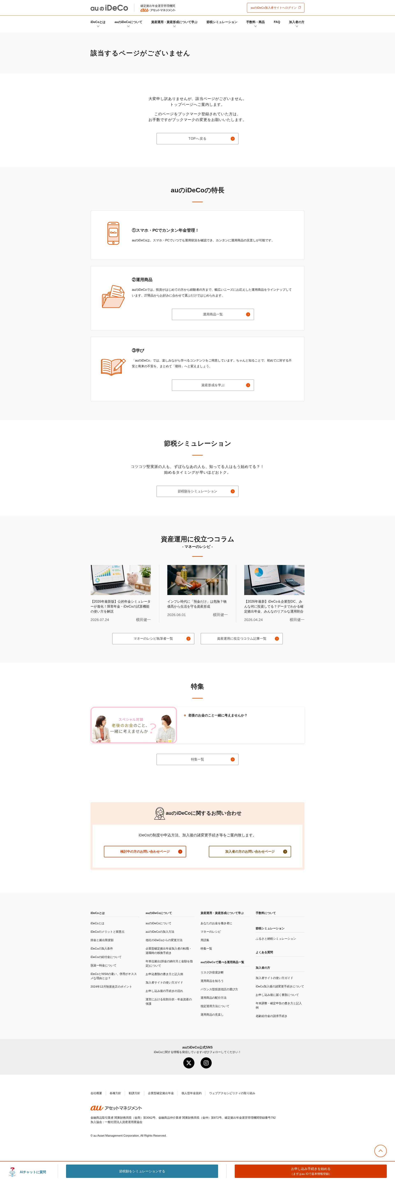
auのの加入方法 (160, 931)
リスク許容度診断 (212, 972)
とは (98, 22)
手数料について (266, 913)
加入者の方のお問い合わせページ (250, 851)
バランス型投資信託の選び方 (219, 989)
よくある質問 (264, 952)
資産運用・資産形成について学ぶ (174, 22)
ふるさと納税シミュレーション (276, 938)
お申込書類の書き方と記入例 (164, 974)
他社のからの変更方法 (164, 940)
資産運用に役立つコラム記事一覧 (241, 638)
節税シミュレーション (222, 22)
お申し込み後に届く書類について (277, 994)
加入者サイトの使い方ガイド (164, 982)
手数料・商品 (255, 22)
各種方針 (115, 1093)
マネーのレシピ (211, 931)
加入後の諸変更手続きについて (280, 986)
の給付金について (106, 957)
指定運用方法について (215, 1006)
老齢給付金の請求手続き (271, 1016)
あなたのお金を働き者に (216, 923)
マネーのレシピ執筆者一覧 (153, 638)
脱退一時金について (103, 965)
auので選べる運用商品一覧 (222, 962)
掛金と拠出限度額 (102, 940)
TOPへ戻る (197, 138)
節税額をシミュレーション (197, 491)
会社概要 (96, 1093)
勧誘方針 (134, 1093)
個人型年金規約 (191, 1093)
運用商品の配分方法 (214, 997)
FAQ (277, 22)
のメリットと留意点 (107, 931)
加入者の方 (296, 22)
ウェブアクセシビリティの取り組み (232, 1093)
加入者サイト (274, 7)
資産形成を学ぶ (212, 385)
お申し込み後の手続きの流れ (164, 991)
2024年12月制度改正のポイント (111, 986)
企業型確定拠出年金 (161, 1093)
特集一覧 (197, 759)
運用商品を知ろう (212, 980)
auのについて (128, 22)
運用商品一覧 (213, 314)
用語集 (205, 940)
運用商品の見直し (212, 1014)
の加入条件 (102, 948)
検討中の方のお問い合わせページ (145, 851)
